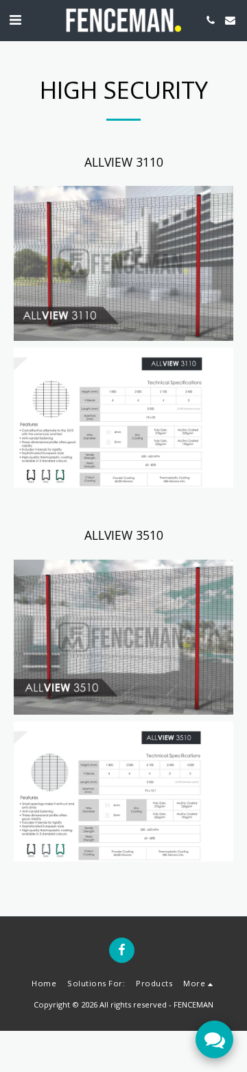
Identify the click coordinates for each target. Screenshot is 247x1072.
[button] (15, 19)
